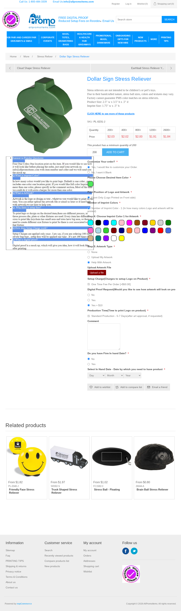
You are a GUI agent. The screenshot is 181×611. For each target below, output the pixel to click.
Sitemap (10, 550)
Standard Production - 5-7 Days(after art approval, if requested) (126, 316)
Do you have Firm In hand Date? (107, 353)
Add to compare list (131, 387)
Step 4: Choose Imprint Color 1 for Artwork (113, 216)
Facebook (125, 551)
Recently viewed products (59, 555)
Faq (8, 555)
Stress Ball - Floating (107, 489)
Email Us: (73, 1)
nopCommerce (24, 604)
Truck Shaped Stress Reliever (64, 491)
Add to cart (115, 152)
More (154, 39)
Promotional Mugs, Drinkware (104, 39)
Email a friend (159, 387)
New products (52, 566)
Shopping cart (91, 566)
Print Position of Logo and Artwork (108, 192)
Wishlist (87, 571)
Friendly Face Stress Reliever (21, 491)
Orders (87, 555)
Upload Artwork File (99, 267)
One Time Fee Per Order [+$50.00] (111, 284)
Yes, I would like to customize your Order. (114, 167)
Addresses (89, 560)
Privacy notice (13, 571)
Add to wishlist (102, 387)
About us (11, 582)
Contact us (12, 587)
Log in (128, 4)
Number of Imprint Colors (103, 202)
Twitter (134, 551)
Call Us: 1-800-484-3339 (33, 1)
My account (89, 550)
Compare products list (57, 560)
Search (169, 19)
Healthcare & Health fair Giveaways (84, 39)
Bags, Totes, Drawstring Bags (66, 39)
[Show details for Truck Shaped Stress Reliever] (69, 457)
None (94, 252)
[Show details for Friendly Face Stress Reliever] (27, 457)
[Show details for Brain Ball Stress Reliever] (154, 457)
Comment (93, 321)
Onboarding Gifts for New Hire (123, 39)
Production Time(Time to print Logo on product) (117, 310)
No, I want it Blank (101, 172)
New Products (141, 39)
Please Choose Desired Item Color (108, 177)
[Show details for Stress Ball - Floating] (112, 457)
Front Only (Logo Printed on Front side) (113, 197)
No (93, 294)
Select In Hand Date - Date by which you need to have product (125, 369)
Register (116, 4)
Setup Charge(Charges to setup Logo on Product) (117, 278)
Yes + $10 (97, 305)
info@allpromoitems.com (78, 1)
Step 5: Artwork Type (100, 246)
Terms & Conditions (16, 576)
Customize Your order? (101, 161)
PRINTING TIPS (166, 39)
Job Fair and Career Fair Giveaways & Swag (21, 39)
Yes (93, 300)
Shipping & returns (16, 566)
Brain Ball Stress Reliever (152, 489)
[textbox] (139, 19)
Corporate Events (47, 39)
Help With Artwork (101, 262)
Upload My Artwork (101, 257)
